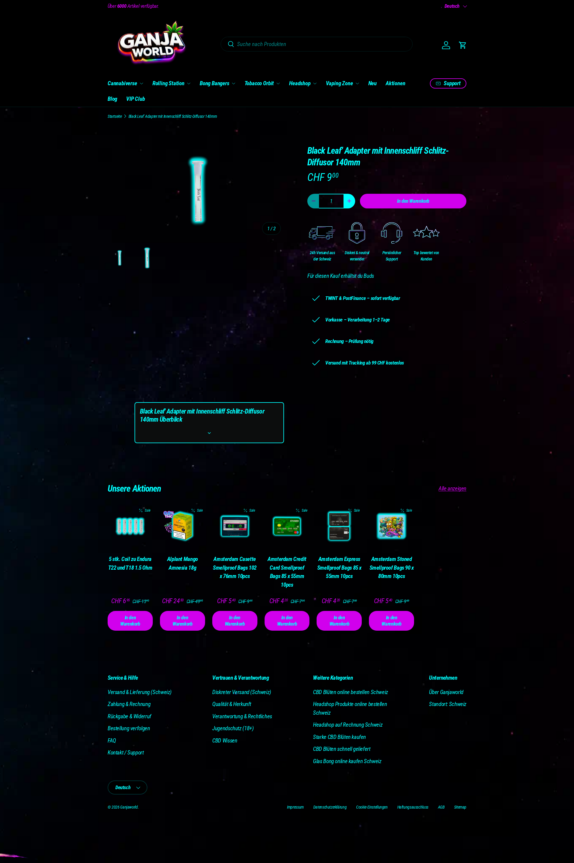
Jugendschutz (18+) (233, 728)
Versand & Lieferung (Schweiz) (140, 692)
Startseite (115, 116)
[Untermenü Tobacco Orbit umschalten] (278, 83)
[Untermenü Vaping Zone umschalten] (357, 83)
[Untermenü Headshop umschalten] (314, 83)
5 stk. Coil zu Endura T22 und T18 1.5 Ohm (130, 563)
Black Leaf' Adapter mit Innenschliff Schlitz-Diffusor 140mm (173, 116)
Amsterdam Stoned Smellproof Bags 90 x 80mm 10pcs (392, 568)
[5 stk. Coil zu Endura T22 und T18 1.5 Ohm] (130, 526)
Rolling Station (168, 83)
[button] (462, 45)
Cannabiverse (122, 83)
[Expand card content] (209, 433)
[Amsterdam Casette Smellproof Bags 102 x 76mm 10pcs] (234, 526)
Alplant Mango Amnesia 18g (182, 563)
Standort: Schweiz (447, 704)
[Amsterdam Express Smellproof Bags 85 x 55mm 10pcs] (339, 526)
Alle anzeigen (452, 488)
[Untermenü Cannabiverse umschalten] (141, 83)
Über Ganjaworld (446, 692)
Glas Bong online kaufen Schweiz (347, 761)
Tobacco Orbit (259, 83)
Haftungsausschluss (412, 807)
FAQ (112, 740)
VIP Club (135, 98)
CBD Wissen (224, 740)
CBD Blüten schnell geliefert (341, 748)
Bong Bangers (214, 83)
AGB (441, 807)
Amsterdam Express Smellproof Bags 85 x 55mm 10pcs (339, 568)
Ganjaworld (129, 807)
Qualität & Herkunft (231, 704)
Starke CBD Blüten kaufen (339, 737)
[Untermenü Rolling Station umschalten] (188, 83)
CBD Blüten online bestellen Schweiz (350, 692)
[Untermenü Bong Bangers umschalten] (233, 83)
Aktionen (395, 83)
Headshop (299, 83)
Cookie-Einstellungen (371, 807)
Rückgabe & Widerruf (129, 716)
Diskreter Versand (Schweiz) (241, 692)
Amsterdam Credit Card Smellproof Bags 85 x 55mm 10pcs (287, 572)
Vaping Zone (339, 83)
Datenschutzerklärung (329, 807)
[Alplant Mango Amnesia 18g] (182, 526)
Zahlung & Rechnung (129, 704)
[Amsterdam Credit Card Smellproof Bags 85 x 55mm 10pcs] (287, 526)
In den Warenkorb (413, 201)
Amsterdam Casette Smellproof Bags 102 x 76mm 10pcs (235, 568)
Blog (112, 98)
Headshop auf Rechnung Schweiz (347, 724)
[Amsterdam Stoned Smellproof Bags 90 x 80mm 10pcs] (391, 526)
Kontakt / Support (126, 752)
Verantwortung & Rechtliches (242, 716)
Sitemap (460, 807)
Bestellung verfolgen (129, 728)
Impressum (295, 807)
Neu (372, 83)
